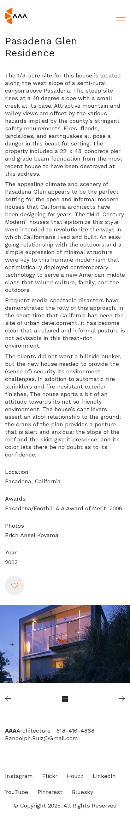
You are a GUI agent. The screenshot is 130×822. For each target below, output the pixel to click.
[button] (14, 585)
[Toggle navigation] (120, 17)
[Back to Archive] (65, 699)
